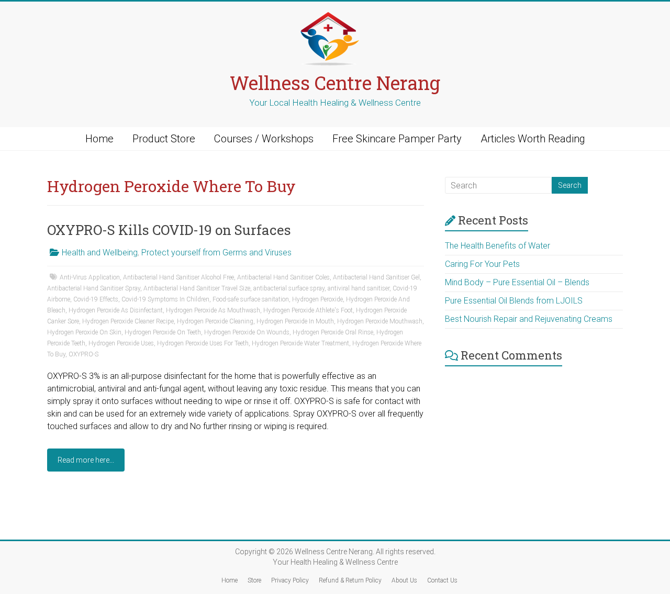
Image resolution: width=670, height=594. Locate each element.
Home (99, 138)
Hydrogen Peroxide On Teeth (163, 332)
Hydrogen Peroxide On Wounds (246, 332)
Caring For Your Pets (482, 264)
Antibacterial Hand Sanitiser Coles (283, 277)
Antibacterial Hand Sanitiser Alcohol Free (178, 277)
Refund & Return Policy (350, 580)
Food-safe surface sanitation (251, 299)
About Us (404, 580)
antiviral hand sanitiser (358, 288)
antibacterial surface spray (289, 288)
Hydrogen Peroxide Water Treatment (300, 343)
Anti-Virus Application (90, 277)
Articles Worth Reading (533, 138)
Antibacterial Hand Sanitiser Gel (376, 277)
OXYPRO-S (83, 354)
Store (254, 580)
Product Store (163, 138)
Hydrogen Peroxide (317, 299)
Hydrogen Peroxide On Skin (84, 332)
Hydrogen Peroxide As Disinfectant (116, 310)
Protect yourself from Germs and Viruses (216, 252)
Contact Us (442, 580)
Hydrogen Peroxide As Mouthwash (213, 310)
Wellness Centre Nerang (335, 82)
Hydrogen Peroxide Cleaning (215, 321)
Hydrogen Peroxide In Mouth (295, 321)
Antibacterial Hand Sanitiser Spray (93, 288)
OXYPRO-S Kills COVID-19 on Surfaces (169, 230)
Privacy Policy (290, 580)
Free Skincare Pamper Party (397, 138)
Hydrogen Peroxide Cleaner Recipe (128, 321)
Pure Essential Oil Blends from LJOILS (514, 301)
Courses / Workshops (264, 138)
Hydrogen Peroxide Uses (121, 343)
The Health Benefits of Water (497, 246)
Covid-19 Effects (95, 299)
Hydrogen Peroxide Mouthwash (379, 321)
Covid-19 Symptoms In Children (165, 299)
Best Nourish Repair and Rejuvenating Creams (528, 319)
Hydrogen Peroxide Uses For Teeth (203, 343)
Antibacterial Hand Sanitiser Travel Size (196, 288)
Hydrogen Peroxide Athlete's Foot (308, 310)
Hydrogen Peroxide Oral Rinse (333, 332)
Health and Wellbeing (100, 252)
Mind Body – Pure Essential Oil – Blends (517, 282)
